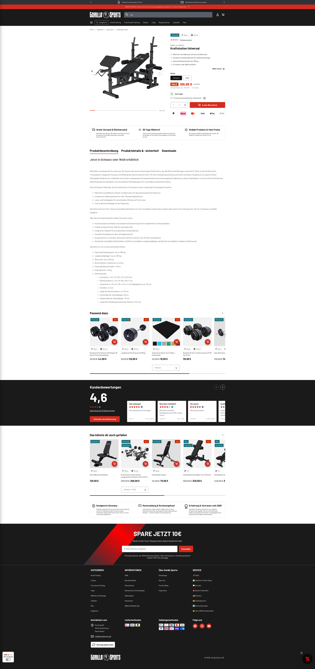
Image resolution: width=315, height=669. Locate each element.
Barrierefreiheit (130, 580)
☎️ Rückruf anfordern (200, 590)
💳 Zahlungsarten (199, 601)
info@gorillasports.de (103, 636)
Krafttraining (96, 575)
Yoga (92, 590)
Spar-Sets (110, 29)
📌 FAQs (196, 575)
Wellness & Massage (98, 596)
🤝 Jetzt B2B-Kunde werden (203, 611)
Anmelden (186, 549)
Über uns (162, 580)
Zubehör (94, 601)
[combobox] (168, 14)
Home (92, 29)
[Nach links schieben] (94, 73)
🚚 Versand (197, 596)
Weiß (187, 78)
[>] (224, 2)
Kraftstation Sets (122, 29)
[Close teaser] (301, 653)
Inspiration (163, 590)
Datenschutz (129, 585)
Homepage (163, 575)
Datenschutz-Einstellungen (135, 590)
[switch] (8, 659)
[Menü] (12, 653)
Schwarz (176, 78)
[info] (204, 98)
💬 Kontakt (197, 585)
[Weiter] (222, 313)
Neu (92, 606)
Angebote (100, 29)
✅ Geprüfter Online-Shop (202, 580)
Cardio (93, 580)
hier (166, 558)
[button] (223, 14)
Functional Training (98, 585)
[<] (91, 2)
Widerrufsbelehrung (132, 606)
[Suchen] (126, 14)
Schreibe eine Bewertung (105, 419)
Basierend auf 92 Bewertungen (102, 410)
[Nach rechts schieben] (160, 73)
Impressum (129, 601)
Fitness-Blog (163, 585)
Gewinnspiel (129, 596)
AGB (126, 575)
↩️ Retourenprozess (200, 606)
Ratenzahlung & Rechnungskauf (191, 2)
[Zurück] (216, 313)
